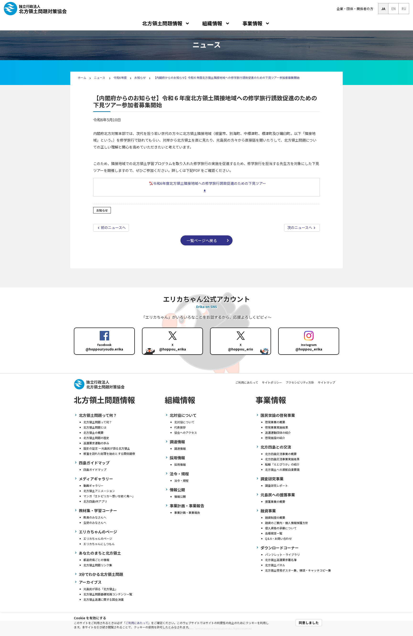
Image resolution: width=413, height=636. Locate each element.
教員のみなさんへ (94, 517)
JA (383, 8)
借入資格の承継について (281, 528)
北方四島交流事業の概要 (281, 454)
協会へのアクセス (185, 432)
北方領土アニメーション (99, 491)
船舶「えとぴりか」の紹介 (282, 464)
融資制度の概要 (275, 517)
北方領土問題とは (94, 427)
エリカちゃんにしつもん (99, 544)
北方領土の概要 (93, 432)
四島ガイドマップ (94, 469)
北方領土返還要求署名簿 (281, 560)
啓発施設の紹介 (275, 438)
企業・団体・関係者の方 (355, 8)
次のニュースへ (299, 227)
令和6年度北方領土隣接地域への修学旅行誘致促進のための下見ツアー (209, 183)
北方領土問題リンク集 (97, 565)
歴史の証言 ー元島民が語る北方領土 (106, 448)
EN (393, 8)
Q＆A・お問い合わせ (278, 538)
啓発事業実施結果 (276, 427)
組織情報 (212, 23)
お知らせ (140, 77)
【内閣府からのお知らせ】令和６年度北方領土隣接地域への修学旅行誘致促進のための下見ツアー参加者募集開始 (226, 77)
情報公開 (180, 496)
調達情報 (180, 448)
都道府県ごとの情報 (96, 560)
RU (404, 8)
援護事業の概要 (275, 501)
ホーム (82, 77)
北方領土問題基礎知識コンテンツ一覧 (107, 594)
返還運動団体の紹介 (278, 432)
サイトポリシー (272, 382)
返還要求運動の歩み (96, 443)
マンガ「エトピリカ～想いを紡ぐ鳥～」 (109, 496)
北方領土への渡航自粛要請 (282, 469)
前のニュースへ (113, 227)
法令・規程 (181, 480)
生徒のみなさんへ (94, 522)
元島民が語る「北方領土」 (100, 589)
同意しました (309, 622)
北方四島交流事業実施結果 (282, 459)
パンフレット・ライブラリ (282, 554)
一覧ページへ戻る (201, 240)
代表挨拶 (180, 427)
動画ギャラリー (93, 485)
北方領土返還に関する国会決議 (103, 599)
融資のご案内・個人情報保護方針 (286, 523)
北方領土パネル (275, 565)
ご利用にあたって (136, 623)
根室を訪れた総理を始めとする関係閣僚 (109, 453)
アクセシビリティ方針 (300, 382)
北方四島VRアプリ (95, 501)
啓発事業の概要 (275, 422)
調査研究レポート (276, 485)
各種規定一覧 (273, 533)
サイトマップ (326, 382)
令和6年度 (120, 77)
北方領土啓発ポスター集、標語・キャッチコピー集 (298, 570)
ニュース (100, 77)
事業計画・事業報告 (187, 512)
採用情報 (180, 464)
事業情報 (252, 23)
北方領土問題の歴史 (96, 438)
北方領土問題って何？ (97, 422)
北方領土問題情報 (162, 23)
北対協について (184, 422)
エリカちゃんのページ (97, 538)
